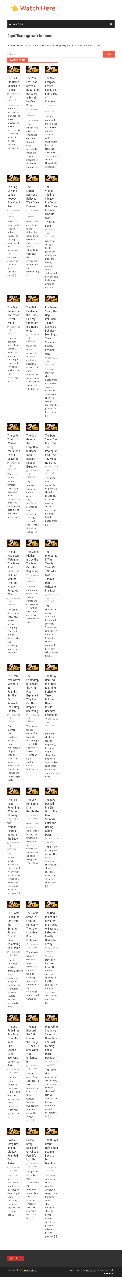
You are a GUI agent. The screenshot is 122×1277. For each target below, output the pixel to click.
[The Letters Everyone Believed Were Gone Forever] (32, 177)
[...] (18, 147)
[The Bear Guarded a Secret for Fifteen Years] (13, 298)
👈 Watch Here (33, 8)
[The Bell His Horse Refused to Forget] (13, 69)
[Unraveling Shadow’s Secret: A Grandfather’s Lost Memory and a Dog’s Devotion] (51, 1017)
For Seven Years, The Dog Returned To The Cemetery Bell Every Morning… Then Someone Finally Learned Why (51, 331)
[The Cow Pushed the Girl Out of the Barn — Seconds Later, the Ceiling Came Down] (51, 790)
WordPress (91, 1270)
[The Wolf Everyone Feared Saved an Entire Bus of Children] (51, 69)
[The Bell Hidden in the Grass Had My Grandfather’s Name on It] (32, 298)
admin (34, 818)
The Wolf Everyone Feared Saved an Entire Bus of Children (51, 89)
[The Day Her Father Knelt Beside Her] (32, 790)
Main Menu (17, 23)
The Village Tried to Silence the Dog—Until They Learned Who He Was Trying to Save (51, 206)
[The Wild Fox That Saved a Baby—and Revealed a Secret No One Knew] (32, 69)
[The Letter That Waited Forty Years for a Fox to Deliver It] (13, 426)
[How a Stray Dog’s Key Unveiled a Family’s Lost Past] (32, 1131)
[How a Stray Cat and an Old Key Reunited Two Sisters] (13, 1131)
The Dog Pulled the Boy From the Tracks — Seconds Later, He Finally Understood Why (51, 928)
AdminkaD (11, 100)
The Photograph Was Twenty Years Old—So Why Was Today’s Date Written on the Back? (51, 571)
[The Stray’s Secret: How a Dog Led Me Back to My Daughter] (51, 1131)
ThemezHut (109, 1273)
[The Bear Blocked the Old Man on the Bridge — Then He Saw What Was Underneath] (32, 1017)
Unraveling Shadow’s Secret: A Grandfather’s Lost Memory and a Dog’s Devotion (51, 1042)
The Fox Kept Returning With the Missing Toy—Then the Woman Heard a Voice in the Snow (13, 819)
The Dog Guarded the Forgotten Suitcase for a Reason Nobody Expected (32, 451)
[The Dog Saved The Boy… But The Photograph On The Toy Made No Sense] (51, 426)
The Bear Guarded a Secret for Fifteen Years (13, 315)
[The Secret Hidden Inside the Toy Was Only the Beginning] (32, 542)
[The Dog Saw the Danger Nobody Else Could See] (13, 177)
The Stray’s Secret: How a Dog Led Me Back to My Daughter (51, 1151)
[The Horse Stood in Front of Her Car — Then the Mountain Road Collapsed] (32, 904)
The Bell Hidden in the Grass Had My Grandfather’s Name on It (32, 319)
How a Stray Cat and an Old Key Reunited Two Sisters (12, 1151)
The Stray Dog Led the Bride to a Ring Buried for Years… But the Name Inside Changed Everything (51, 695)
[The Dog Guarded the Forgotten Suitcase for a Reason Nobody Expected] (32, 426)
